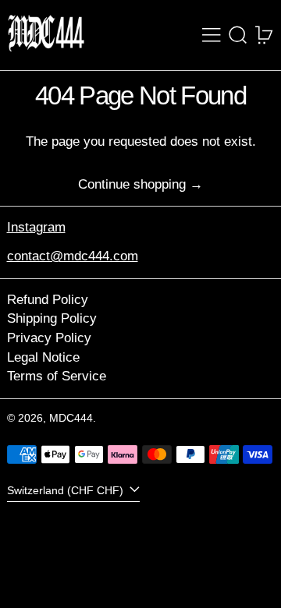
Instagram (36, 227)
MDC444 (71, 418)
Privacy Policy (49, 338)
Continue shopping (132, 184)
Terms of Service (56, 376)
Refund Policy (47, 299)
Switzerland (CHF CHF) (66, 491)
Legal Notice (43, 357)
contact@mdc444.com (72, 256)
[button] (238, 35)
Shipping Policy (52, 318)
